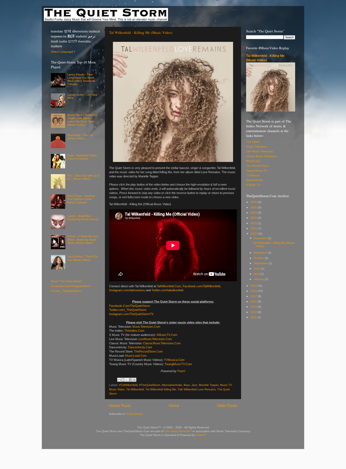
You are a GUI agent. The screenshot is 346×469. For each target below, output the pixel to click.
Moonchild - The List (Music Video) (80, 137)
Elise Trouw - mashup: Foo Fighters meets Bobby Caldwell (81, 199)
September (261, 263)
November (261, 252)
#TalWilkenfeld (128, 385)
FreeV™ (201, 435)
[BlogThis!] (123, 380)
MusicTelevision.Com (146, 326)
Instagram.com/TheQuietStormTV (131, 314)
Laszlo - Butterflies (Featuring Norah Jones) (83, 218)
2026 (254, 202)
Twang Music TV (256, 170)
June (257, 268)
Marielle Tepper (208, 385)
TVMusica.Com (174, 360)
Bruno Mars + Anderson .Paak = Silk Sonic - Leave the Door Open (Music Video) (82, 119)
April (257, 273)
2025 (254, 207)
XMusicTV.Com (167, 334)
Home (174, 406)
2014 (254, 306)
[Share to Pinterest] (134, 380)
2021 (254, 228)
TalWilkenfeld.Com (169, 286)
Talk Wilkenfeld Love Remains (197, 389)
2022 (254, 223)
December (261, 238)
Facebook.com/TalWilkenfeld (201, 286)
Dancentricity (254, 180)
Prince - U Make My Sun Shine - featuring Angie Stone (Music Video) (82, 239)
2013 (254, 312)
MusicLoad (253, 161)
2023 (254, 217)
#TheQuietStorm (149, 385)
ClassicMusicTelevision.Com (162, 343)
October (259, 258)
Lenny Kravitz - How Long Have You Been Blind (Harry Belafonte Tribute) (81, 79)
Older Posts (227, 406)
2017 (254, 296)
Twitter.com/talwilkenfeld (167, 290)
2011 (253, 317)
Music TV (226, 385)
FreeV (181, 371)
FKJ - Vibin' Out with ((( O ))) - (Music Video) (83, 177)
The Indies (253, 141)
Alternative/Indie (172, 385)
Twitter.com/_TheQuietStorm (128, 309)
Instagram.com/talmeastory (127, 290)
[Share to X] (127, 380)
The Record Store (257, 165)
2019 (254, 285)
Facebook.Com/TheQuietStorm (129, 305)
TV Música (253, 175)
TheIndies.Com (134, 330)
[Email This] (119, 380)
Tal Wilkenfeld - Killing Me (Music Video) (140, 32)
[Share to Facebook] (131, 380)
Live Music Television (259, 151)
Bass (187, 385)
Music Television (256, 146)
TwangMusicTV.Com (178, 364)
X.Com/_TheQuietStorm (66, 290)
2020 (254, 233)
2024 (254, 212)
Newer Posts (120, 406)
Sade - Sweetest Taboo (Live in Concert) (82, 157)
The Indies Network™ (178, 431)
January (259, 279)
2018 (254, 290)
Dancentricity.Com (140, 347)
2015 (254, 301)
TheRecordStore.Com (148, 351)
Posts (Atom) (134, 413)
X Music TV (253, 184)
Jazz (194, 385)
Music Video (117, 389)
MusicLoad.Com (136, 355)
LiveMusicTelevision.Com (155, 339)
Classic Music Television (261, 156)
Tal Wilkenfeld (135, 389)
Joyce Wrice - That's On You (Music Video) (82, 258)
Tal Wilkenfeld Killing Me (160, 389)
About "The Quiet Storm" (66, 281)
